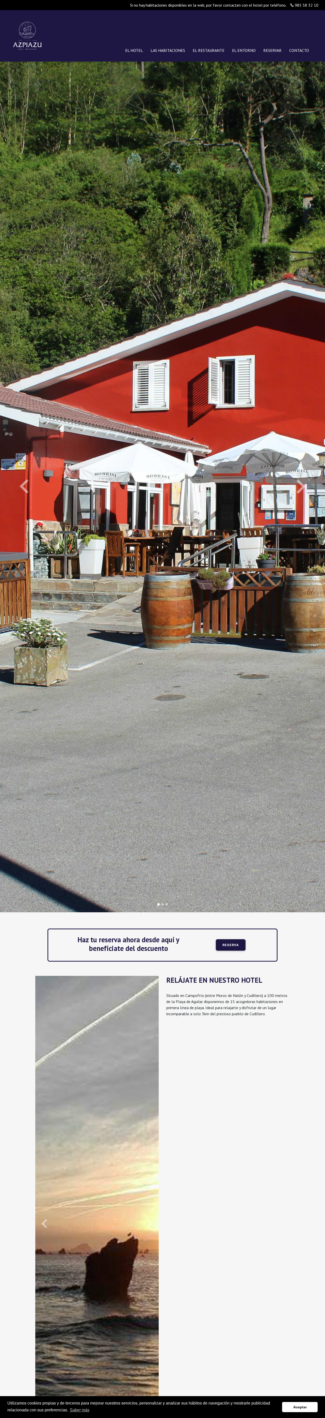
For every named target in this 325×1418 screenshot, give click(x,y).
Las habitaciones (168, 50)
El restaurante (208, 50)
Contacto (299, 50)
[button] (24, 487)
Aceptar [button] (300, 1407)
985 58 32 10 (306, 5)
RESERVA (230, 945)
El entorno (244, 50)
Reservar (272, 50)
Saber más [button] (79, 1410)
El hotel (134, 50)
